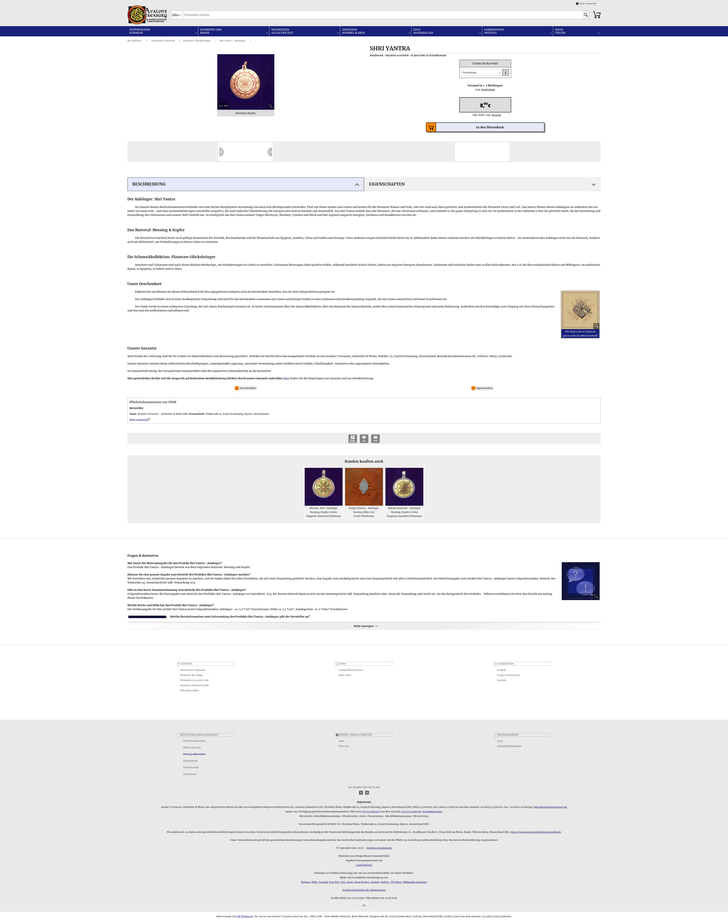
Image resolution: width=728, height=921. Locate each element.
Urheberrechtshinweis (379, 848)
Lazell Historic (364, 865)
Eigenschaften (484, 388)
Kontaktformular (432, 811)
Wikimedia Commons (415, 882)
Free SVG (334, 882)
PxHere (385, 882)
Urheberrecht (191, 767)
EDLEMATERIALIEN (423, 31)
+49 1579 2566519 (410, 811)
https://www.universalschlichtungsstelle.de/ (536, 832)
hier (139, 40)
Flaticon (305, 882)
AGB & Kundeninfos (194, 740)
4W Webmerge (245, 916)
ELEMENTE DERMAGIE (211, 31)
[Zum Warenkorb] (597, 14)
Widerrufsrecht (192, 747)
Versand (495, 115)
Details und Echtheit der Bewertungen (364, 890)
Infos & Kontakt (586, 3)
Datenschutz (190, 760)
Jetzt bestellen (248, 388)
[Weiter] (270, 152)
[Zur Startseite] (137, 14)
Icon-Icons (346, 882)
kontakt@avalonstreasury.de (550, 807)
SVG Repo (396, 882)
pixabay (375, 882)
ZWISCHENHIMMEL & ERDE (353, 31)
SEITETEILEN (560, 31)
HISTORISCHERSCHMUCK (139, 31)
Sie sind (131, 40)
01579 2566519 (370, 811)
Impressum (189, 774)
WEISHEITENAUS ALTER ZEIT (282, 31)
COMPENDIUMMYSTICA (494, 31)
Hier (286, 378)
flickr (314, 882)
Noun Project (361, 882)
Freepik (323, 882)
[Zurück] (221, 152)
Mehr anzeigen (364, 626)
